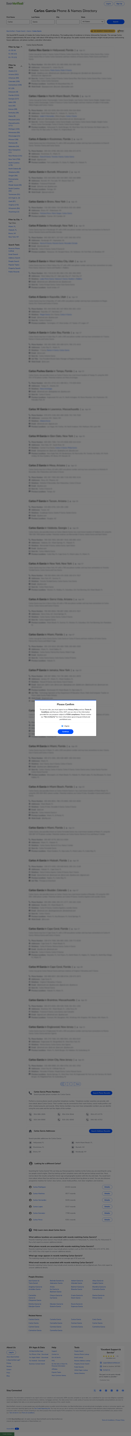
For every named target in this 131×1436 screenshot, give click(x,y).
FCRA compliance (73, 714)
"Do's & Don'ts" (50, 717)
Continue (65, 732)
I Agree (66, 726)
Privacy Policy (73, 709)
